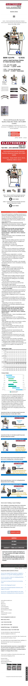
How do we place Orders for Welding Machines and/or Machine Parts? (12, 577)
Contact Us (4, 614)
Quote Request (4, 606)
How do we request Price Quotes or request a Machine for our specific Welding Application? (12, 574)
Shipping (11, 125)
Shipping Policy (4, 663)
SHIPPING (14, 538)
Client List (3, 605)
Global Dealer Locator (6, 613)
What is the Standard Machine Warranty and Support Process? (12, 588)
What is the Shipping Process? (8, 585)
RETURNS (14, 541)
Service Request (5, 608)
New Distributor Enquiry (6, 609)
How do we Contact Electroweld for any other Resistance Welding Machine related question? (12, 592)
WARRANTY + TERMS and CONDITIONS (14, 548)
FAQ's (2, 611)
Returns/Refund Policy (6, 661)
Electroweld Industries (17, 676)
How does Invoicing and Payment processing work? (12, 581)
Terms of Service (5, 660)
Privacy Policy (4, 658)
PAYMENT (14, 544)
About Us (3, 603)
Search (2, 602)
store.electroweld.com (6, 600)
